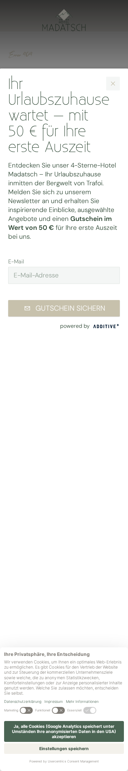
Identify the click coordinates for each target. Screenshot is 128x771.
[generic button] (113, 83)
